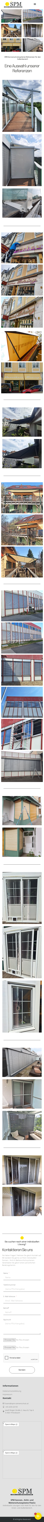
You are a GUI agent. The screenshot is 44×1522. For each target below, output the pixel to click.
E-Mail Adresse (9, 1296)
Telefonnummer (9, 1285)
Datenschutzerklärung (12, 1391)
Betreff (6, 1308)
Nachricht (7, 1320)
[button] (35, 4)
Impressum (7, 1394)
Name (5, 1273)
